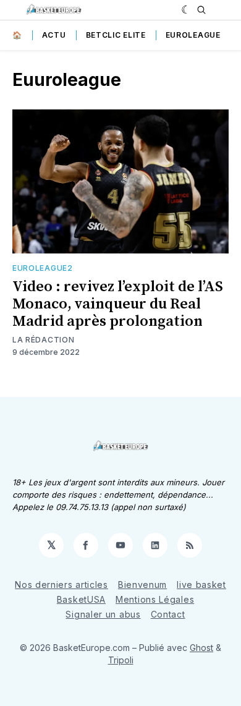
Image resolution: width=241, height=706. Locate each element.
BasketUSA (81, 599)
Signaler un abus (103, 614)
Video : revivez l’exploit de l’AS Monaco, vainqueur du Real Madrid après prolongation (117, 304)
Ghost (201, 647)
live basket (201, 584)
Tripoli (120, 660)
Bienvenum (142, 584)
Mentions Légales (155, 599)
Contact (168, 614)
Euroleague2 (42, 268)
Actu (54, 35)
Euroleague (193, 35)
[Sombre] (186, 10)
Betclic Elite (116, 35)
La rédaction (43, 339)
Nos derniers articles (61, 584)
